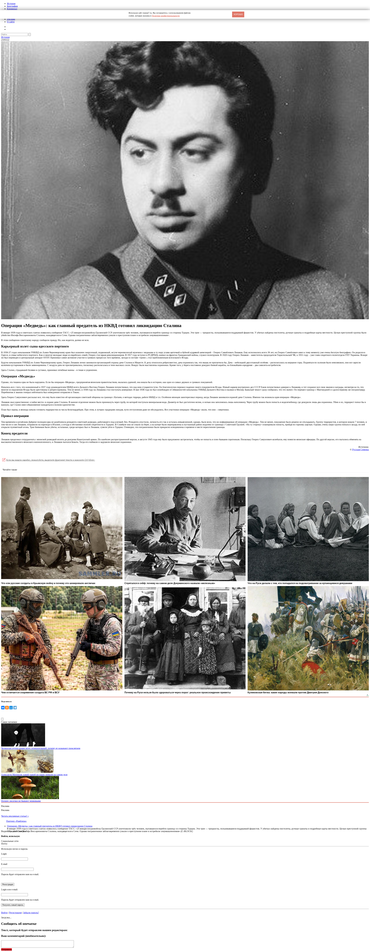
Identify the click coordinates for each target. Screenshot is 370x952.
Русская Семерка (360, 449)
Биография (12, 6)
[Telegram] (15, 707)
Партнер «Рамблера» (16, 821)
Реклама (11, 19)
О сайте (11, 22)
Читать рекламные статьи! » (15, 816)
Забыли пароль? (31, 912)
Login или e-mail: (9, 889)
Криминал (12, 9)
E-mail (4, 864)
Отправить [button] (6, 949)
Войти (4, 912)
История (11, 3)
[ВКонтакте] (3, 707)
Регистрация (15, 912)
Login (4, 854)
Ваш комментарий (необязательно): (23, 935)
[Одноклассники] (7, 707)
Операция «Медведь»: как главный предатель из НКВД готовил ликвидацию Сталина (49, 826)
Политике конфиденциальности (166, 16)
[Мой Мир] (11, 707)
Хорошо (238, 14)
